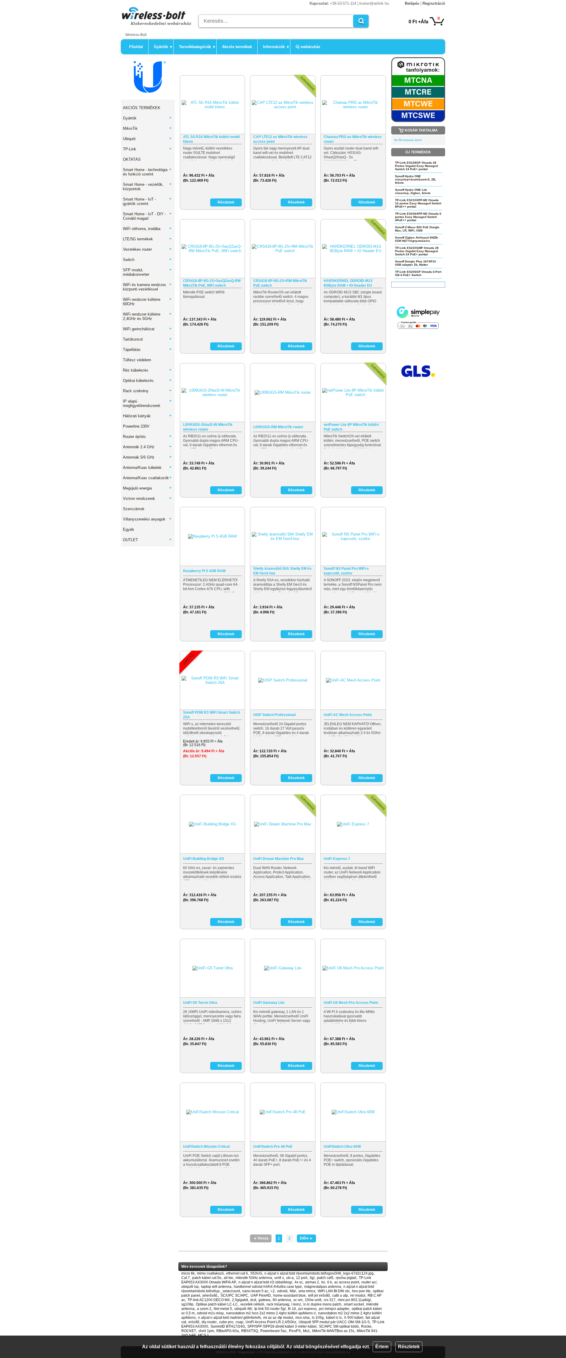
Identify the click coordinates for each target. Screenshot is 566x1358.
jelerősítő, (210, 1295)
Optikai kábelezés (147, 380)
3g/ (312, 1278)
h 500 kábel (353, 1318)
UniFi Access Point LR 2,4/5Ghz (271, 1322)
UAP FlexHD (261, 1295)
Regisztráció (433, 3)
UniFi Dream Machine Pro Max (278, 859)
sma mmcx (306, 1291)
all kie (228, 1278)
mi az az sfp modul (278, 1318)
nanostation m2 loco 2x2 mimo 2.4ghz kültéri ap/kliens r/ (271, 1313)
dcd (253, 1300)
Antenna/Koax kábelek (147, 467)
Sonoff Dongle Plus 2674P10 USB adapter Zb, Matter (415, 263)
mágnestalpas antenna (322, 1287)
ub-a (290, 1278)
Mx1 (306, 1331)
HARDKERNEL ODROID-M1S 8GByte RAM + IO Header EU (348, 283)
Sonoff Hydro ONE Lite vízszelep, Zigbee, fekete (413, 191)
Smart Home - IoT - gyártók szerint (147, 201)
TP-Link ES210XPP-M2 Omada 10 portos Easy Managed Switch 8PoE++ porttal (418, 203)
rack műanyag (277, 1304)
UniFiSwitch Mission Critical (206, 1146)
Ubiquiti (147, 139)
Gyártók (163, 47)
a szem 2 (204, 1309)
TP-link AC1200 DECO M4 (208, 1300)
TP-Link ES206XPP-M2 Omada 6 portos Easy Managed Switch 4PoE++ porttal (418, 217)
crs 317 (329, 1300)
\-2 (273, 1291)
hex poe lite (361, 1291)
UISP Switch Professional (274, 715)
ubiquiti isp (190, 1287)
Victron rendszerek (147, 498)
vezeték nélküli (252, 1304)
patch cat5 (325, 1278)
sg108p (187, 1304)
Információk (276, 47)
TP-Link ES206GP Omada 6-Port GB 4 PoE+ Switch (418, 273)
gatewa (264, 1300)
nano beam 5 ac (255, 1291)
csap (239, 1322)
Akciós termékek (237, 47)
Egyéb (128, 529)
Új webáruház (308, 47)
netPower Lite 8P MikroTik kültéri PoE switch (351, 427)
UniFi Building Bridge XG (203, 859)
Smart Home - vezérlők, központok (147, 186)
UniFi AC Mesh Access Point (348, 715)
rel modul (357, 1295)
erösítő (193, 1322)
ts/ (323, 1282)
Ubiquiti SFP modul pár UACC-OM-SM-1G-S (334, 1322)
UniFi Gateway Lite (268, 1003)
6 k (329, 1282)
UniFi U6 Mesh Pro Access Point (351, 1003)
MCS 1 (203, 1335)
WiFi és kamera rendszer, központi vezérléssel (147, 287)
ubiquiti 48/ (243, 1309)
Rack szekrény (147, 391)
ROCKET (188, 1331)
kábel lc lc (334, 1318)
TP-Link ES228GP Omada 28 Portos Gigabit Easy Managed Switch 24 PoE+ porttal (416, 166)
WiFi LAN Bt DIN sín (334, 1291)
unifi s (279, 1278)
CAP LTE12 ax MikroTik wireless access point (280, 139)
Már (293, 1291)
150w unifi (313, 1300)
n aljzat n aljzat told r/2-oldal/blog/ (265, 1282)
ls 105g (318, 1318)
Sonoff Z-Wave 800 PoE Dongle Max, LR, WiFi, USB (417, 229)
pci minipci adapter (334, 1309)
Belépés (412, 3)
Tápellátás (147, 349)
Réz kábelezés (147, 370)
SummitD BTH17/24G (227, 1326)
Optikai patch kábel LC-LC (217, 1304)
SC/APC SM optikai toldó (339, 1326)
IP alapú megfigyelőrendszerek (147, 403)
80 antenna (282, 1300)
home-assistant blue (289, 1295)
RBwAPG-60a (227, 1331)
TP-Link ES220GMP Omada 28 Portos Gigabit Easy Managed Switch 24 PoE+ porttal (417, 251)
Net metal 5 (223, 1309)
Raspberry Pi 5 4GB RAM (204, 571)
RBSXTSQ (249, 1331)
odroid (282, 1291)
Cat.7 (185, 1278)
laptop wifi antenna (216, 1287)
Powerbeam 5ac (273, 1331)
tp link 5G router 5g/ (270, 1309)
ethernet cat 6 (237, 1273)
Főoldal (136, 47)
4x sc (298, 1282)
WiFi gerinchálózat (147, 329)
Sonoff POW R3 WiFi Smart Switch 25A (211, 714)
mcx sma (302, 1318)
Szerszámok (133, 509)
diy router (209, 1322)
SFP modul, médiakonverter (147, 272)
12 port (301, 1278)
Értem (382, 1346)
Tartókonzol (147, 339)
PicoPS (295, 1331)
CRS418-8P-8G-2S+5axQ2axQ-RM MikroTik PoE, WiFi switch (212, 283)
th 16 (292, 1309)
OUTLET (147, 540)
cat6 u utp (340, 1295)
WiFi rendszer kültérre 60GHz (147, 301)
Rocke (366, 1326)
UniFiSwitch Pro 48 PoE (272, 1146)
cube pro (226, 1322)
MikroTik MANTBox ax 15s (333, 1331)
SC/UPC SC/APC (234, 1295)
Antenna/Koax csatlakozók (147, 478)
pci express (307, 1309)
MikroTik (147, 128)
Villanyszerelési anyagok (147, 519)
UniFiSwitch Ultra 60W (342, 1146)
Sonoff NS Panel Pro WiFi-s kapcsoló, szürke (346, 570)
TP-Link (147, 149)
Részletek (409, 1346)
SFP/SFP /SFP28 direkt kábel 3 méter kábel (282, 1326)
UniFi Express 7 (337, 859)
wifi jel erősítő (319, 1295)
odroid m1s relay (210, 1313)
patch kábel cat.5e (206, 1278)
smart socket (354, 1304)
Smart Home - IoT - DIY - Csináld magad (147, 216)
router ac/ (368, 1282)
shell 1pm (206, 1331)
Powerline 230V (136, 426)
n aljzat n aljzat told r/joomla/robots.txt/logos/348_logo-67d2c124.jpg (319, 1273)
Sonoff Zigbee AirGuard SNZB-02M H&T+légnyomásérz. (416, 239)
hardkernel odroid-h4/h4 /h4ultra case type (268, 1287)
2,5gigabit (240, 1300)
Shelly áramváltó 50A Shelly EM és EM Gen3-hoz (282, 570)
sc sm (297, 1300)
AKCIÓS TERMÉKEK (141, 108)
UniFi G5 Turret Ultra (200, 1003)
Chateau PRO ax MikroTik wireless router (353, 139)
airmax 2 (312, 1282)
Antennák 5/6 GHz (147, 457)
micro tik (188, 1273)
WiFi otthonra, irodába (147, 228)
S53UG (256, 1273)
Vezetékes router (147, 249)
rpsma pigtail (346, 1278)
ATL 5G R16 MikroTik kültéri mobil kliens (211, 139)
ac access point (346, 1282)
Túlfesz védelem (137, 360)
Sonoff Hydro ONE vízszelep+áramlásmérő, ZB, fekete (415, 179)
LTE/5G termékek (147, 239)
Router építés (147, 436)
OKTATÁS (132, 159)
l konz (296, 1304)
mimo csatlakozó (210, 1273)
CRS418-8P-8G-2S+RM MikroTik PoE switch (280, 283)
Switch (147, 259)
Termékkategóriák (197, 47)
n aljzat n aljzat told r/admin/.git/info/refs (229, 1318)
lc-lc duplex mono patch (322, 1304)
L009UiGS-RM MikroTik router (278, 427)
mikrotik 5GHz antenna (254, 1278)
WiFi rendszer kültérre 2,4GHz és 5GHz (147, 316)
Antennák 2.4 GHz (147, 447)
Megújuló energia (147, 488)
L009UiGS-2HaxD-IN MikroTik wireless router (208, 427)
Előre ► (306, 1238)
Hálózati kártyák (147, 416)
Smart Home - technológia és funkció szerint (147, 172)
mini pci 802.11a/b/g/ (354, 1300)
